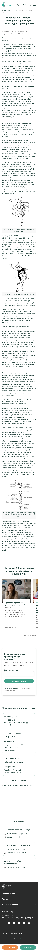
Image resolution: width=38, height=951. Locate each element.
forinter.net (24, 939)
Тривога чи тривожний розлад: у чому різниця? (15, 604)
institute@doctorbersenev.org (14, 762)
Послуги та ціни (8, 893)
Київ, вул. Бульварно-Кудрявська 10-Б (18, 786)
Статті (16, 10)
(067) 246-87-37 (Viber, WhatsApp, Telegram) (16, 724)
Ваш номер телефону (11, 670)
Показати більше (30, 635)
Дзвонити (11, 947)
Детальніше (9, 627)
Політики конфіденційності (11, 688)
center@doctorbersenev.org (13, 737)
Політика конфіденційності (11, 929)
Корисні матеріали (10, 904)
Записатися (28, 947)
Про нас (5, 899)
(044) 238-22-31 (9, 720)
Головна (4, 10)
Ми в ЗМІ (10, 10)
